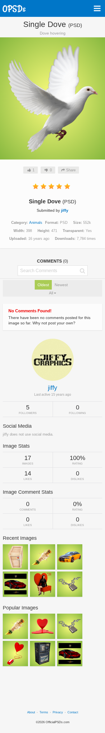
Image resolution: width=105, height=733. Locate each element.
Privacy (58, 712)
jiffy (64, 210)
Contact (72, 712)
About (31, 712)
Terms (43, 712)
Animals (35, 222)
